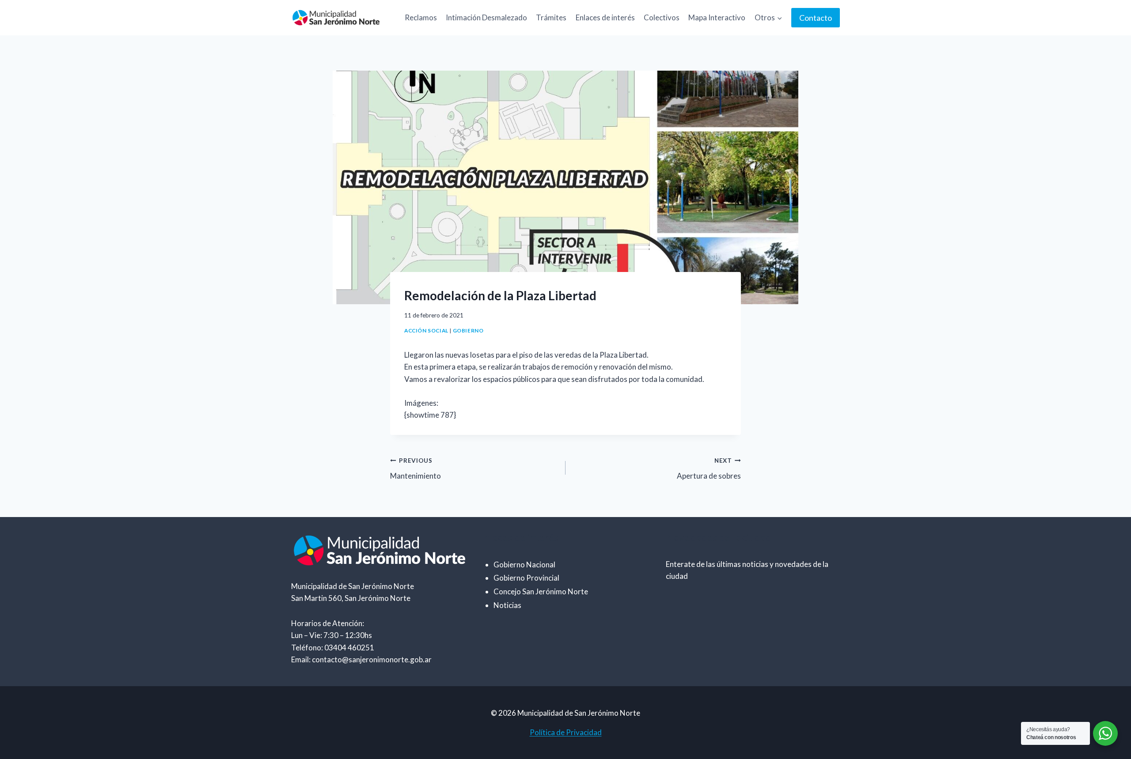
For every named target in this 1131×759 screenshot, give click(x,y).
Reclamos (421, 17)
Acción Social (426, 330)
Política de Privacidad (566, 732)
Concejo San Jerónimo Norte (540, 591)
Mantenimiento (415, 468)
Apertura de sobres (709, 468)
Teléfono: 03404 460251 (332, 647)
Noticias (507, 605)
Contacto (815, 18)
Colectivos (661, 17)
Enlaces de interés (605, 17)
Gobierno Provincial (526, 577)
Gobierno (468, 330)
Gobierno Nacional (524, 564)
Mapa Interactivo (716, 17)
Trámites (551, 17)
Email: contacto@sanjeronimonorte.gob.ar (361, 659)
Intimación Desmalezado (486, 17)
